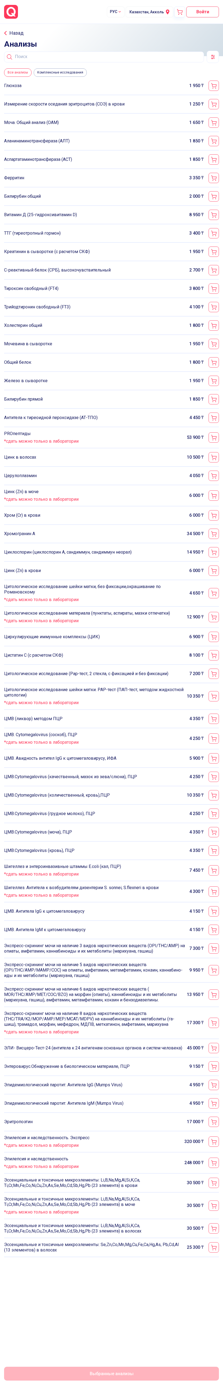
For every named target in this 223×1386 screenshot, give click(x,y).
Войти (202, 11)
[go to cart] (179, 12)
